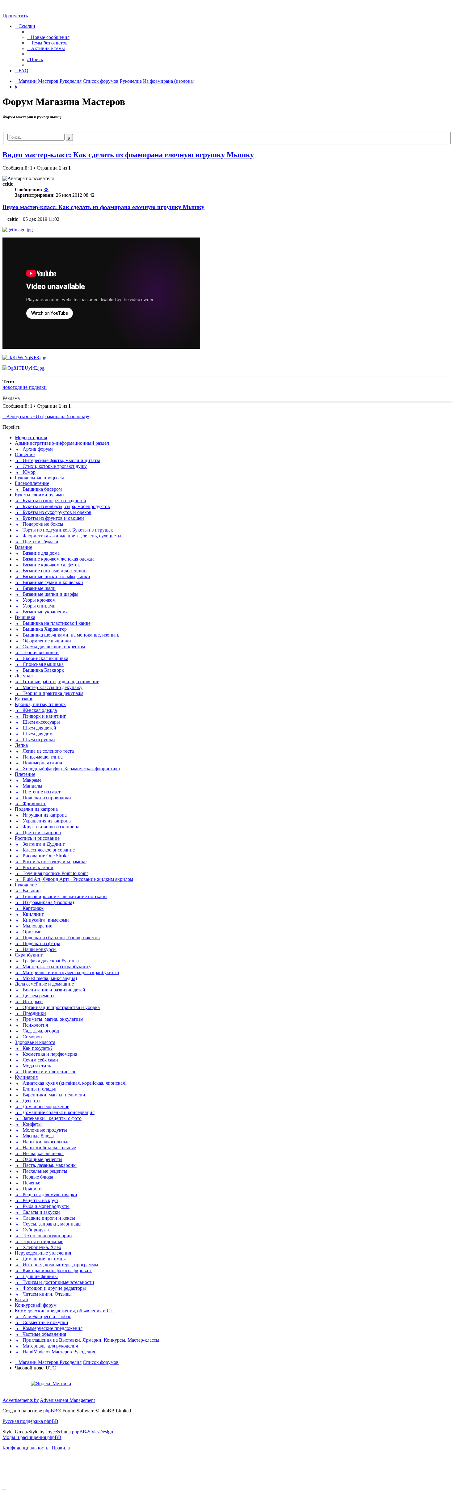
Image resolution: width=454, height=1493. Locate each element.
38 (46, 189)
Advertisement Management (67, 1400)
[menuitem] (48, 37)
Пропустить (15, 15)
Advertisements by (20, 1400)
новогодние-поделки (24, 387)
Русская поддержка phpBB (30, 1421)
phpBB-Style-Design (92, 1431)
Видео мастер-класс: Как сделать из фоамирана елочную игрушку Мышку (128, 155)
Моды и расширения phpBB (31, 1437)
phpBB (50, 1410)
